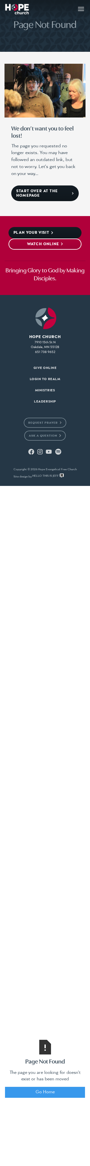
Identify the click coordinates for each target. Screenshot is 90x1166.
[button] (81, 9)
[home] (17, 9)
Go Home (45, 1092)
